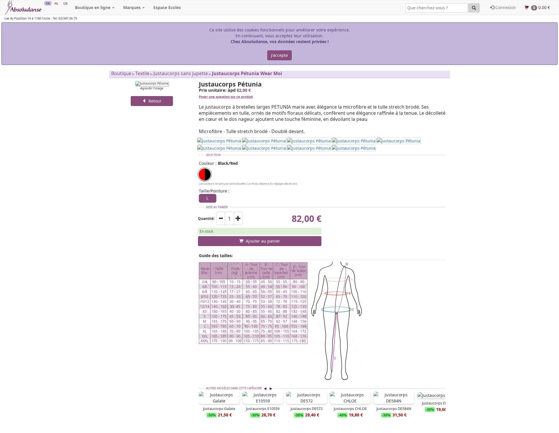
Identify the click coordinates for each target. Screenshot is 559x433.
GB (65, 3)
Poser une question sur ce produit (226, 96)
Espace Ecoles (167, 7)
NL (56, 3)
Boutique (121, 73)
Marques (132, 7)
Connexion (505, 7)
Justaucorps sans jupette (180, 73)
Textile (142, 73)
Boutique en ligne (93, 7)
